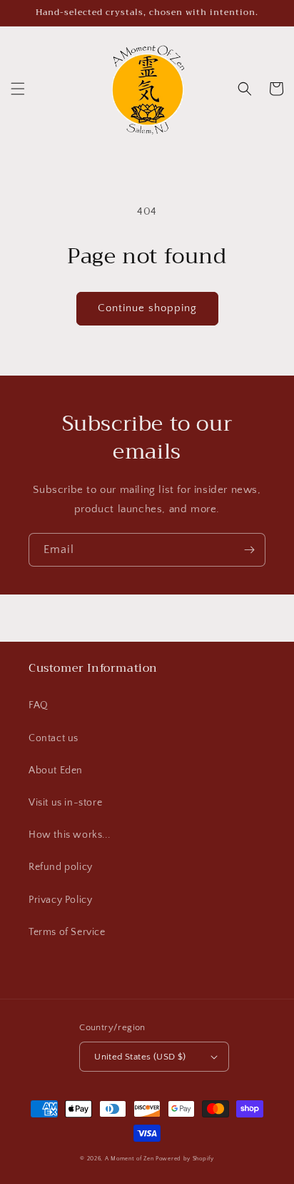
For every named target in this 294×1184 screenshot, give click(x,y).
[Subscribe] (249, 550)
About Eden (56, 770)
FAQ (39, 705)
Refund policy (61, 867)
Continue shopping (147, 308)
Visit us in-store (65, 802)
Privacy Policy (60, 900)
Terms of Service (67, 932)
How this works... (69, 835)
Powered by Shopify (185, 1158)
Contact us (53, 738)
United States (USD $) (140, 1057)
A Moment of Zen (129, 1158)
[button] (18, 88)
